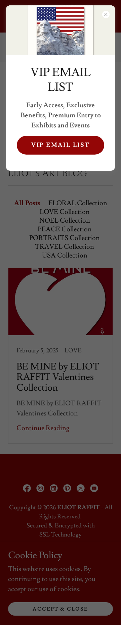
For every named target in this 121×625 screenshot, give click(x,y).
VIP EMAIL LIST (60, 145)
